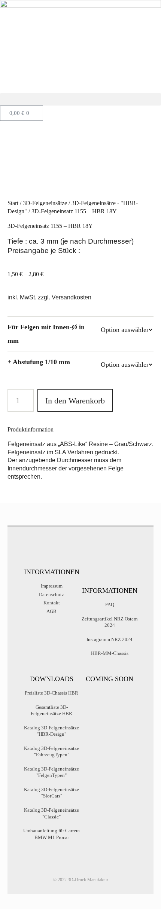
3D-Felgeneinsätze (45, 203)
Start (12, 203)
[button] (80, 99)
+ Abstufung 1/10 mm (38, 362)
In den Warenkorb (75, 400)
